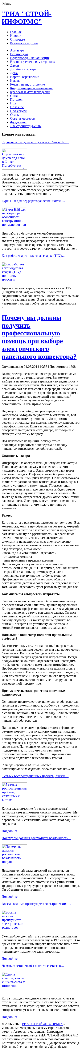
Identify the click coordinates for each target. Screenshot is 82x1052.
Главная (15, 32)
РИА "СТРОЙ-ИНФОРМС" (42, 1024)
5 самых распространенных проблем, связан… (35, 776)
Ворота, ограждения (24, 77)
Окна (14, 96)
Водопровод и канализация (29, 58)
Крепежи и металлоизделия (30, 92)
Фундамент (18, 122)
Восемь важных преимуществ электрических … (36, 904)
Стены (15, 114)
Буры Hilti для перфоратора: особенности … (33, 201)
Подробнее (9, 831)
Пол (13, 103)
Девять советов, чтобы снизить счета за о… (33, 966)
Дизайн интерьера (23, 69)
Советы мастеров (22, 118)
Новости (16, 35)
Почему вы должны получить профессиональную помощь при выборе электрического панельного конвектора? (39, 337)
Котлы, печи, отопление (27, 84)
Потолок (16, 99)
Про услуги (18, 111)
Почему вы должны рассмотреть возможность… (36, 838)
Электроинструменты (25, 126)
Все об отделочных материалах (32, 61)
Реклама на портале (24, 43)
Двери (14, 65)
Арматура (17, 50)
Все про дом (19, 54)
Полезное (17, 107)
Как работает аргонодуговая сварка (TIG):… (33, 255)
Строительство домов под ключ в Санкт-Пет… (35, 142)
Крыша (15, 80)
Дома (14, 73)
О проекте (17, 39)
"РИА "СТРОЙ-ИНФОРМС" (27, 17)
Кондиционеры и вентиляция (31, 88)
